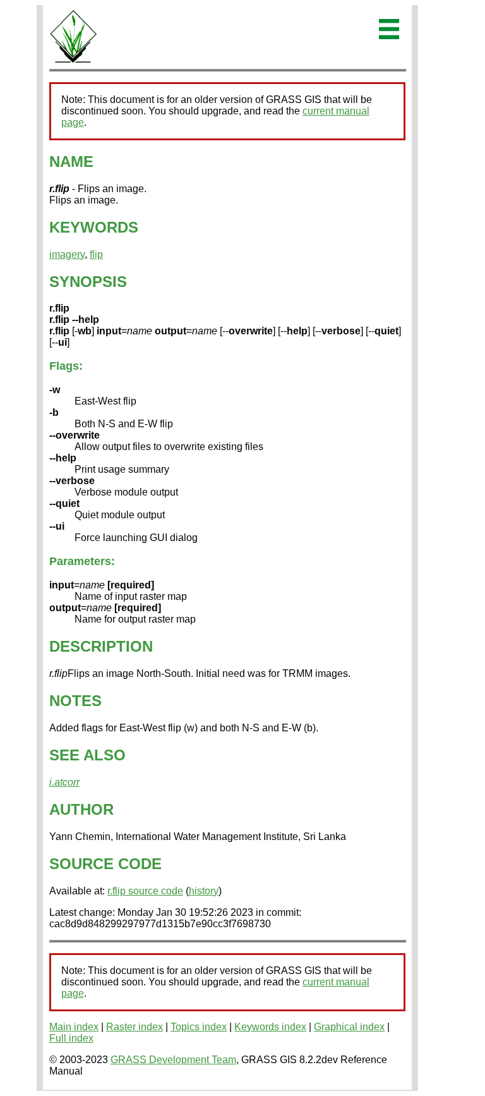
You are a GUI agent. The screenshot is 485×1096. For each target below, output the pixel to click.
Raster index (134, 1026)
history (204, 891)
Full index (71, 1038)
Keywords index (270, 1026)
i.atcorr (64, 782)
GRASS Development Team (173, 1059)
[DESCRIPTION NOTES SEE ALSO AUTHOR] (73, 60)
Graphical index (349, 1026)
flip (96, 254)
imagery (67, 254)
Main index (74, 1026)
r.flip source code (145, 891)
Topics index (199, 1026)
